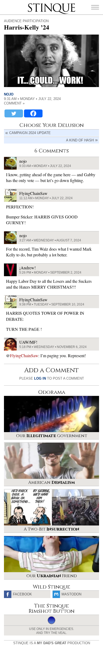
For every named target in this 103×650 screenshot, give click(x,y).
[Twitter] (13, 113)
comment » (14, 103)
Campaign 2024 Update (30, 133)
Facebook (22, 594)
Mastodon (71, 594)
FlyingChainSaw (24, 355)
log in (40, 378)
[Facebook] (33, 113)
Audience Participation (26, 21)
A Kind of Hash (80, 140)
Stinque (32, 4)
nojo (8, 94)
